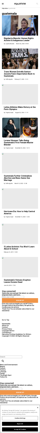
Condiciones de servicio (10, 307)
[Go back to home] (16, 344)
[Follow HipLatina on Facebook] (2, 379)
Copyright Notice (8, 331)
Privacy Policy (7, 329)
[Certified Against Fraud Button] (9, 338)
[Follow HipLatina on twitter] (7, 379)
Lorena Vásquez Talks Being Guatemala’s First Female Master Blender (18, 142)
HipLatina (5, 8)
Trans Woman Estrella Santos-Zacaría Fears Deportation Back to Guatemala (19, 73)
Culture (2, 368)
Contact (5, 327)
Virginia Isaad (9, 112)
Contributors (6, 332)
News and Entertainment (9, 365)
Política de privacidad (15, 305)
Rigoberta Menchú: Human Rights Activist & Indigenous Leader (19, 39)
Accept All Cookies (20, 429)
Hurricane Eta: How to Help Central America (19, 212)
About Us (5, 325)
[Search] (37, 4)
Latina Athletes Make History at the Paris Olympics (20, 108)
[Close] (38, 407)
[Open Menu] (3, 4)
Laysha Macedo (10, 43)
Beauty (2, 366)
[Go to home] (20, 315)
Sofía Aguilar (9, 79)
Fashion (3, 370)
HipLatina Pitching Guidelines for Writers (16, 334)
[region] (20, 419)
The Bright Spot (5, 375)
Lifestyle (3, 372)
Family (2, 373)
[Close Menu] (2, 353)
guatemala (12, 8)
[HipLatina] (20, 4)
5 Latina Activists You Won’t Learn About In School (19, 247)
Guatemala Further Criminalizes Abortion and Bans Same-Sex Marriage (18, 178)
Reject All (20, 424)
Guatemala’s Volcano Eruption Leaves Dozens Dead (17, 281)
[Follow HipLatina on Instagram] (12, 379)
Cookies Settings (20, 418)
